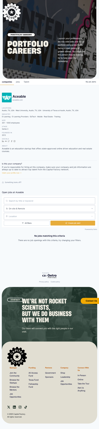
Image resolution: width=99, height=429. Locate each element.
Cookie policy (55, 282)
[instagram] (20, 407)
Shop (62, 372)
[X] (8, 407)
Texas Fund (34, 379)
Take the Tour (83, 383)
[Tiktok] (25, 407)
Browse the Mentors (14, 388)
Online (80, 379)
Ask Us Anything (81, 389)
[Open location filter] (92, 216)
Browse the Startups (14, 381)
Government (50, 372)
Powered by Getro (91, 229)
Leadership (65, 377)
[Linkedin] (14, 407)
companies (7, 82)
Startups (13, 367)
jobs (18, 82)
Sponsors (49, 377)
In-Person (82, 375)
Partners (48, 367)
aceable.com (18, 100)
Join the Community (14, 374)
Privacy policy (44, 282)
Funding (32, 367)
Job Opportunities (15, 395)
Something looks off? (13, 182)
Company (64, 367)
